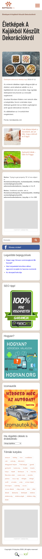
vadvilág (17, 486)
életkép (21, 79)
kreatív (32, 468)
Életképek (7, 79)
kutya (7, 471)
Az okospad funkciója (14, 272)
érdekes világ (31, 496)
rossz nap (15, 479)
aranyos (7, 457)
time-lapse (8, 486)
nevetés (30, 475)
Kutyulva (8, 5)
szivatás (14, 482)
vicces (24, 486)
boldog (15, 457)
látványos (21, 471)
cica (21, 457)
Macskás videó (10, 475)
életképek (24, 493)
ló (27, 471)
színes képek (29, 482)
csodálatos (28, 457)
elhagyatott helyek (11, 464)
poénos (7, 479)
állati (33, 489)
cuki (6, 461)
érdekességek (19, 496)
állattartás (15, 493)
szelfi (6, 482)
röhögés (24, 479)
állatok (7, 493)
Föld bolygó (23, 464)
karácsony (17, 468)
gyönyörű (8, 468)
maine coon (21, 475)
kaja (25, 79)
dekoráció (14, 79)
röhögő (31, 479)
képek (13, 471)
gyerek (32, 464)
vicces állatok (9, 489)
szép (20, 482)
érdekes (32, 493)
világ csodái (20, 489)
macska (33, 471)
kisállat (25, 468)
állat (28, 489)
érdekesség (8, 496)
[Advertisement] (21, 215)
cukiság (12, 461)
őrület (7, 500)
